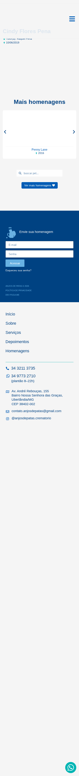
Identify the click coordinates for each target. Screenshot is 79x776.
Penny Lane (39, 149)
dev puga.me (12, 295)
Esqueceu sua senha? (18, 270)
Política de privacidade (19, 290)
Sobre (11, 323)
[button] (5, 131)
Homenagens (17, 351)
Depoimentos (17, 341)
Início (10, 314)
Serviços (13, 332)
